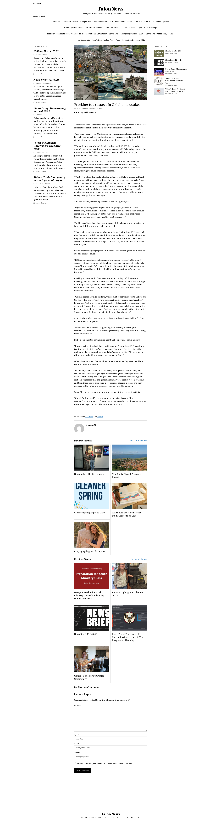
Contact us (149, 21)
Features (89, 416)
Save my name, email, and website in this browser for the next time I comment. (105, 764)
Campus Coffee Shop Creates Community (89, 677)
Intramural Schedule (94, 27)
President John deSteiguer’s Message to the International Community (77, 33)
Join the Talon (112, 27)
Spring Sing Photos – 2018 (132, 33)
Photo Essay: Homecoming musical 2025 (50, 110)
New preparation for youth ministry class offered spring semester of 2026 (89, 595)
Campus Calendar (70, 21)
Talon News (110, 8)
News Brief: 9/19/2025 (85, 633)
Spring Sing (113, 33)
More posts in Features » (138, 441)
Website (77, 753)
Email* (76, 744)
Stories (100, 416)
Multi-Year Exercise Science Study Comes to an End (126, 514)
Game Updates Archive (74, 27)
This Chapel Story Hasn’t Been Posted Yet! (94, 40)
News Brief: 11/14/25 (46, 79)
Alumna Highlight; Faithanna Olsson (127, 594)
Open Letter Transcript (147, 27)
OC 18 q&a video (128, 27)
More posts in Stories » (139, 559)
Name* (76, 735)
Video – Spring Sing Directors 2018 (130, 40)
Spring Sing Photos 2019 (156, 33)
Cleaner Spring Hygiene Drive (90, 512)
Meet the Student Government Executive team (47, 145)
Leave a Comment (41, 74)
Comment (77, 705)
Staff (172, 33)
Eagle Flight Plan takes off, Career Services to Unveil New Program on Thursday (128, 637)
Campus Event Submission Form (94, 21)
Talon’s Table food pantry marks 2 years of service (49, 179)
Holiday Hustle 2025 (46, 51)
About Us (56, 21)
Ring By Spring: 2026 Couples (89, 551)
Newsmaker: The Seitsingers (89, 473)
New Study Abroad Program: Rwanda (126, 475)
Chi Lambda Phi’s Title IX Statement (126, 21)
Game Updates (162, 21)
